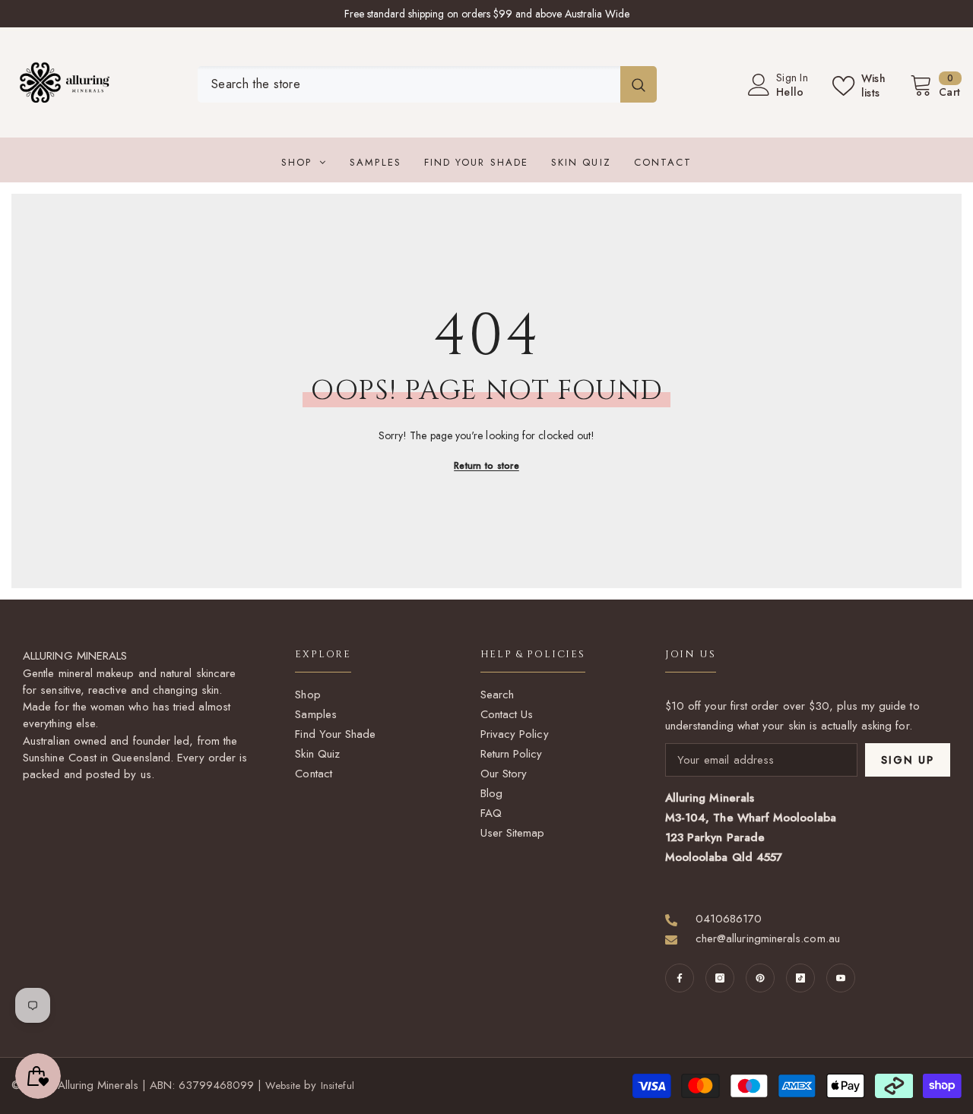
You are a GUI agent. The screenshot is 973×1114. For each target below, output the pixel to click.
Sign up (907, 759)
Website (282, 1085)
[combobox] (409, 84)
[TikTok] (800, 978)
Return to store (486, 466)
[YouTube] (840, 978)
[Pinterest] (760, 978)
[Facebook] (679, 978)
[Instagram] (719, 978)
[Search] (427, 84)
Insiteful (337, 1085)
